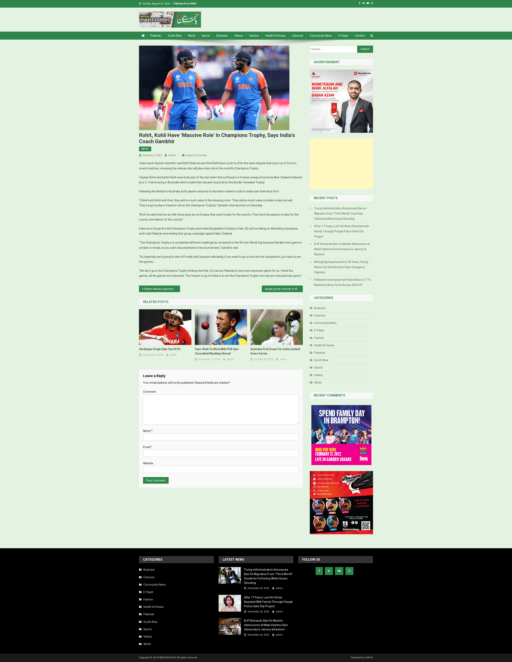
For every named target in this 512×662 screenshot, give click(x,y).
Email (147, 447)
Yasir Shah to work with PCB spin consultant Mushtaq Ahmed (217, 351)
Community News (321, 35)
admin (172, 155)
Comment (149, 391)
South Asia (175, 35)
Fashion (254, 35)
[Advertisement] (341, 164)
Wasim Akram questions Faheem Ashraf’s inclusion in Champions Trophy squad (162, 289)
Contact (360, 35)
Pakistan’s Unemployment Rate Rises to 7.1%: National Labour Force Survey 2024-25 (342, 282)
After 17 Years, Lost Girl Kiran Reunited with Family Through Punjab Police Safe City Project (341, 231)
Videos (238, 35)
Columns (297, 35)
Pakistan (155, 35)
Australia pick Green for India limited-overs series (275, 351)
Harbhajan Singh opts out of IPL (160, 349)
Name (148, 430)
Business (222, 35)
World (191, 35)
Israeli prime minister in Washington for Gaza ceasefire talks (284, 289)
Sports (206, 35)
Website (148, 463)
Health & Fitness (275, 35)
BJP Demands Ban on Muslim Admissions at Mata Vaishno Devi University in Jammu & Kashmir (342, 249)
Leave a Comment (196, 155)
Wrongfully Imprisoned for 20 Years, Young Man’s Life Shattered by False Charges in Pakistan (341, 267)
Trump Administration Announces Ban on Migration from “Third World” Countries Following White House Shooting (340, 213)
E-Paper (343, 35)
